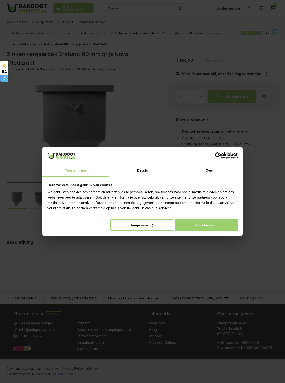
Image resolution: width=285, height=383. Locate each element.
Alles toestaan (206, 225)
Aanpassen (139, 225)
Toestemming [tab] (75, 170)
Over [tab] (209, 170)
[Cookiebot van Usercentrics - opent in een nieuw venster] (218, 155)
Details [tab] (142, 170)
